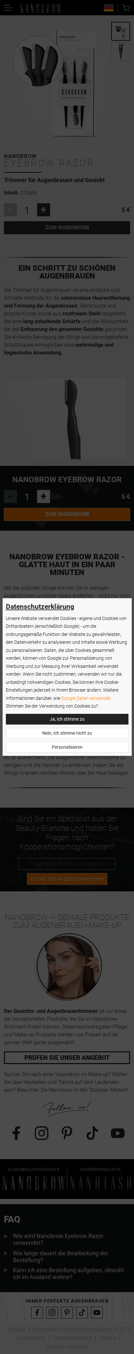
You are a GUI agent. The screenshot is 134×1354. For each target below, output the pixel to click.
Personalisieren (67, 747)
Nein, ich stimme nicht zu (67, 733)
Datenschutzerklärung (40, 607)
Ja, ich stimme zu (67, 719)
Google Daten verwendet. (86, 698)
